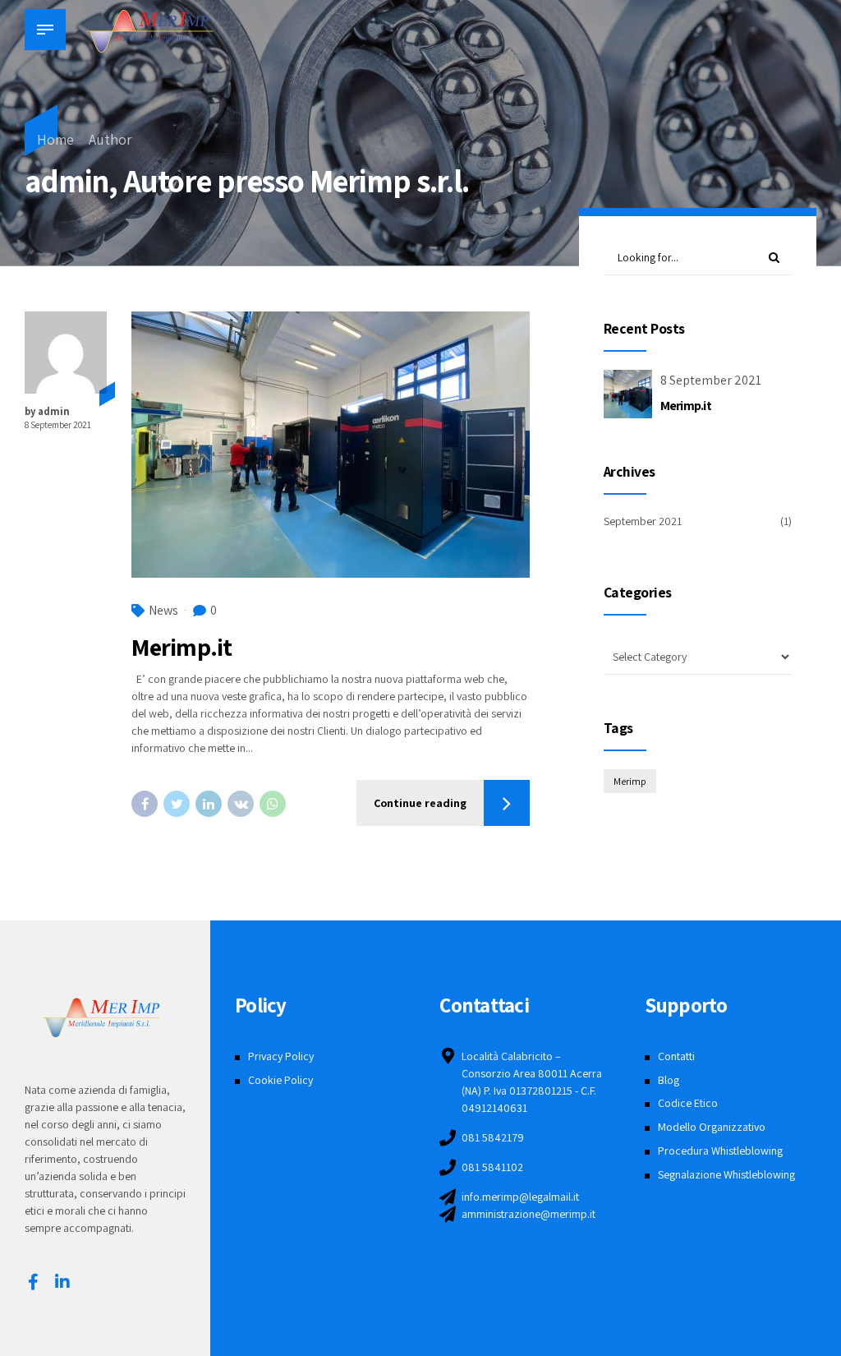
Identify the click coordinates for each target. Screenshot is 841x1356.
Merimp (630, 781)
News (163, 610)
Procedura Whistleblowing (720, 1150)
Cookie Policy (280, 1079)
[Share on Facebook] (144, 804)
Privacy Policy (281, 1056)
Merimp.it (181, 646)
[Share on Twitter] (176, 804)
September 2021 (643, 521)
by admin (47, 411)
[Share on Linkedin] (208, 804)
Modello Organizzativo (711, 1126)
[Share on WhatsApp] (273, 804)
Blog (668, 1079)
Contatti (676, 1056)
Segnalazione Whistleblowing (726, 1174)
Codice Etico (688, 1102)
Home (55, 139)
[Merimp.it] (330, 444)
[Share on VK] (240, 804)
